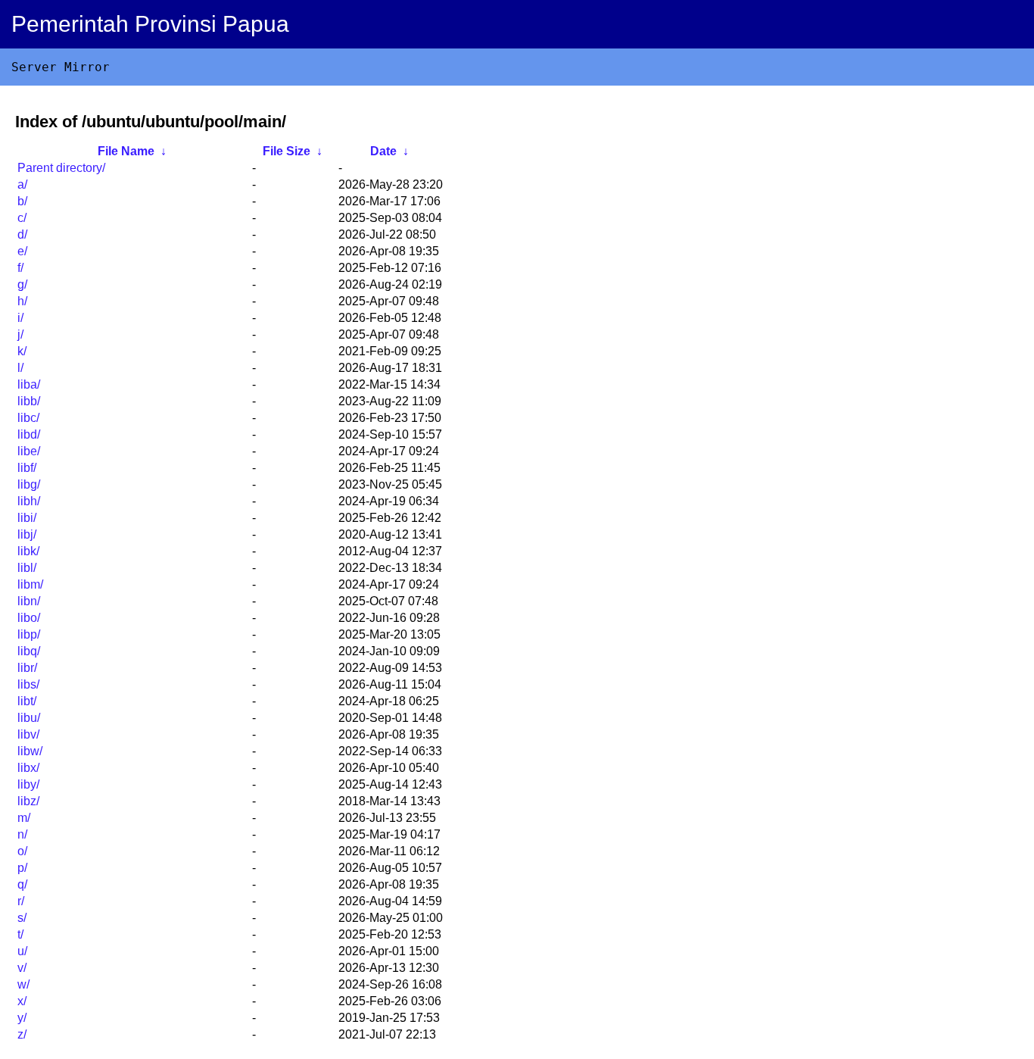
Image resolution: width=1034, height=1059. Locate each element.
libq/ (28, 651)
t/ (20, 934)
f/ (20, 267)
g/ (22, 284)
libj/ (26, 534)
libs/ (28, 684)
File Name (126, 151)
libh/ (28, 501)
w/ (23, 984)
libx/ (28, 767)
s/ (21, 917)
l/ (20, 367)
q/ (22, 884)
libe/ (28, 451)
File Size (286, 151)
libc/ (28, 417)
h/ (22, 301)
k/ (21, 351)
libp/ (28, 634)
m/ (23, 817)
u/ (22, 951)
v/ (21, 967)
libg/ (28, 484)
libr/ (27, 667)
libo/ (28, 617)
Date (383, 151)
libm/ (30, 584)
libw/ (29, 751)
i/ (20, 317)
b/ (22, 201)
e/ (22, 251)
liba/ (28, 384)
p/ (22, 867)
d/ (22, 234)
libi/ (26, 517)
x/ (21, 1001)
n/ (22, 834)
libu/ (28, 717)
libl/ (26, 567)
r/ (20, 901)
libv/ (28, 734)
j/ (20, 334)
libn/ (28, 601)
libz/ (28, 801)
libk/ (28, 551)
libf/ (26, 467)
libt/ (26, 701)
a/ (22, 184)
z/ (21, 1034)
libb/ (28, 401)
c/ (21, 217)
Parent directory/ (61, 167)
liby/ (28, 784)
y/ (21, 1017)
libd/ (28, 434)
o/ (22, 851)
